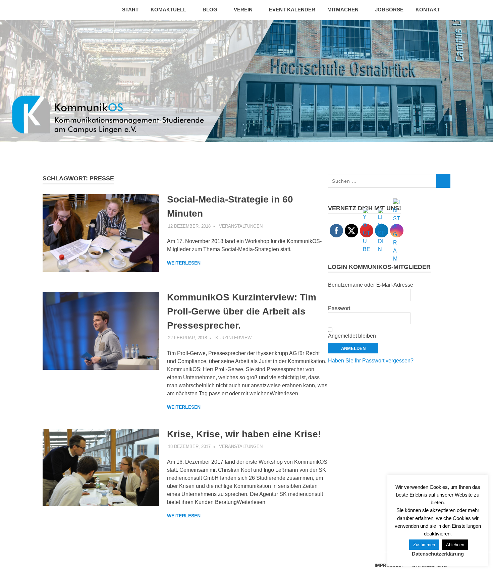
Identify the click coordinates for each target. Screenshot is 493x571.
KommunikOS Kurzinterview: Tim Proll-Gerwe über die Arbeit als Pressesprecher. (241, 311)
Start (130, 9)
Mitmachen (343, 9)
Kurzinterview (233, 337)
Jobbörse (389, 9)
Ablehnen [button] (455, 544)
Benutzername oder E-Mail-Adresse (370, 285)
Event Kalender (292, 9)
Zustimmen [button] (424, 544)
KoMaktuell (168, 9)
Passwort (339, 308)
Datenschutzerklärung (438, 554)
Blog (210, 9)
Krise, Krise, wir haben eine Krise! (244, 434)
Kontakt (428, 9)
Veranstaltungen (241, 226)
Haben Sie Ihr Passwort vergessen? (371, 360)
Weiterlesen (184, 263)
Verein (243, 9)
